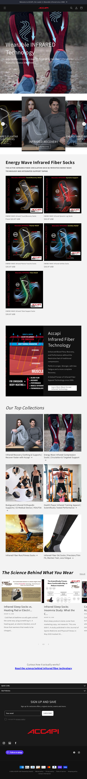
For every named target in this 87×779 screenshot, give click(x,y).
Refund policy (39, 771)
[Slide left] (38, 644)
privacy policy (20, 719)
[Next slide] (84, 124)
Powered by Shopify (27, 771)
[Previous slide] (3, 124)
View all (82, 574)
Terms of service (61, 771)
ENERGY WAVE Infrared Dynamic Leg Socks (58, 216)
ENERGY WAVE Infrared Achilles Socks (56, 264)
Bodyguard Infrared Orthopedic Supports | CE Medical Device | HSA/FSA (24, 506)
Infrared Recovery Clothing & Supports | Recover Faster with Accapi (24, 456)
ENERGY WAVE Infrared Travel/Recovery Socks (21, 216)
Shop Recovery (43, 147)
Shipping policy (72, 771)
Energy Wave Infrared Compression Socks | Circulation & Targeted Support (61, 456)
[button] (4, 7)
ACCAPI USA (17, 771)
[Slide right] (48, 644)
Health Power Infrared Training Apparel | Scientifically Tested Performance (62, 506)
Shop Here (6, 143)
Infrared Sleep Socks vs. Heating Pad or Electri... (18, 608)
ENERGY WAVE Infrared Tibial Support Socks (20, 311)
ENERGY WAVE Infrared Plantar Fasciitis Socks (21, 264)
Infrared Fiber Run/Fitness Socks (20, 555)
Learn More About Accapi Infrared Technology (61, 388)
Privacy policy (50, 771)
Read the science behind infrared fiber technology (43, 668)
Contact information (45, 773)
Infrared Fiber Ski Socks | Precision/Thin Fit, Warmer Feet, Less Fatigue (62, 556)
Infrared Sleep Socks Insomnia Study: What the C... (59, 610)
